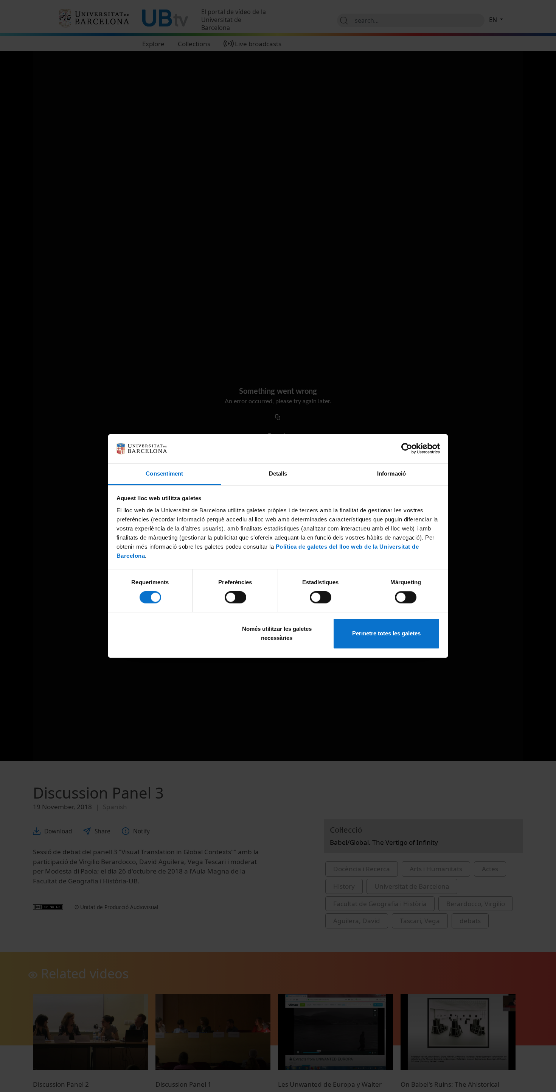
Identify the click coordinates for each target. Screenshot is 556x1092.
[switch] (235, 597)
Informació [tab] (391, 473)
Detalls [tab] (278, 473)
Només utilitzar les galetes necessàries (277, 633)
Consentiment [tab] (164, 473)
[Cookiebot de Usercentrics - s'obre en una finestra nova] (407, 448)
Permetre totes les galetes (386, 633)
